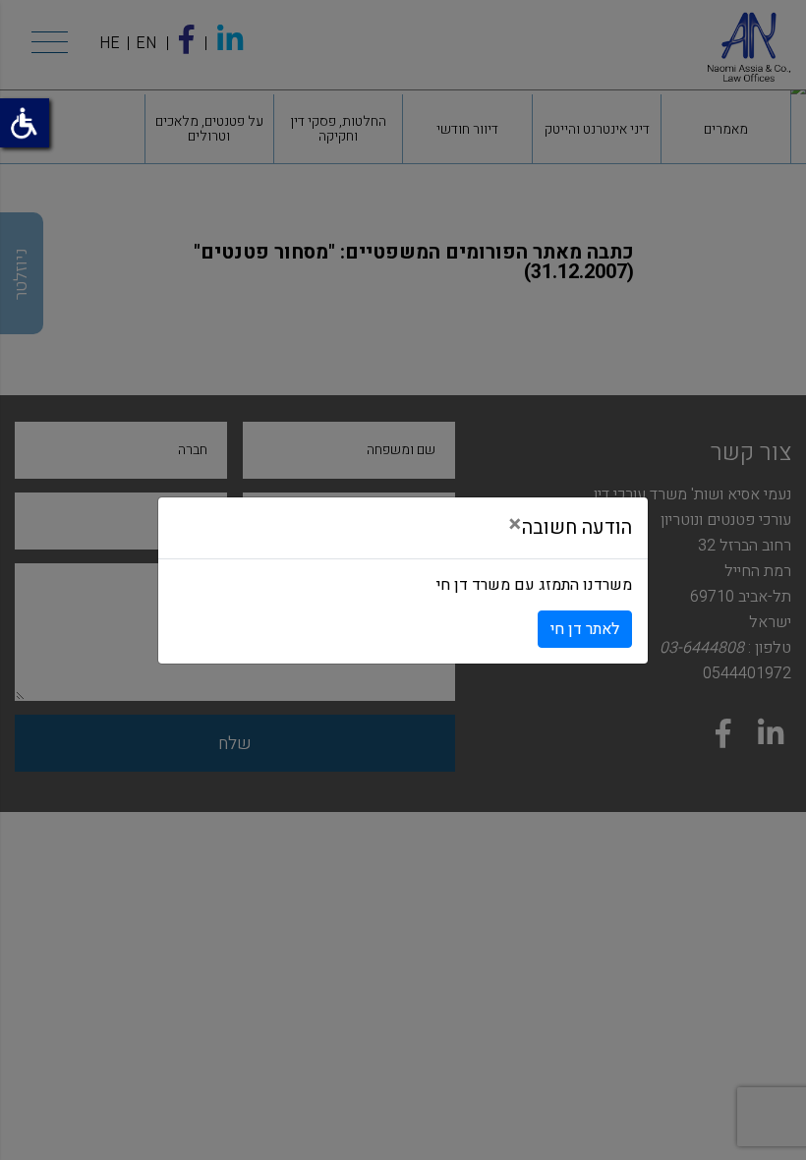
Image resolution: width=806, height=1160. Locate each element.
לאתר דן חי (584, 629)
